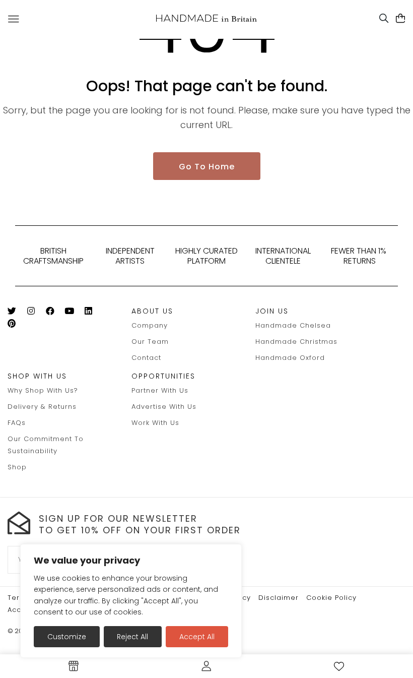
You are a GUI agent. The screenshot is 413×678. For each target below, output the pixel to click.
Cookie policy (331, 597)
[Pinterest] (16, 325)
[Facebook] (54, 312)
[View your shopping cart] (400, 19)
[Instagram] (35, 312)
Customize (66, 637)
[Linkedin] (92, 312)
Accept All (197, 637)
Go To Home (207, 166)
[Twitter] (16, 312)
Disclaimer (278, 597)
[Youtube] (73, 312)
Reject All (132, 637)
